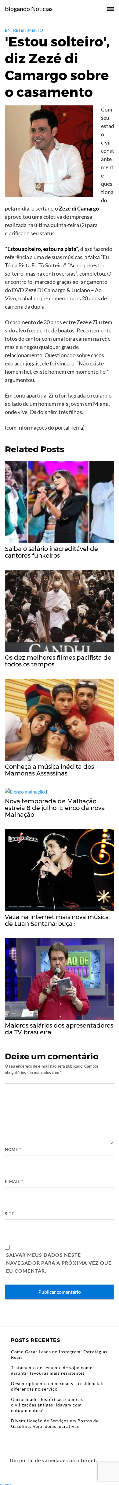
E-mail (14, 1181)
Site (9, 1213)
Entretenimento (24, 30)
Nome (13, 1149)
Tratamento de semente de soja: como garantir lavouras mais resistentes (52, 1370)
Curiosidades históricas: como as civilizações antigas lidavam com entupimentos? (47, 1405)
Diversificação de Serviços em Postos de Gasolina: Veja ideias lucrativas (55, 1423)
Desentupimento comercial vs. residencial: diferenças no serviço (57, 1386)
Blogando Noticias (29, 9)
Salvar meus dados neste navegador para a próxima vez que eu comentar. (58, 1263)
